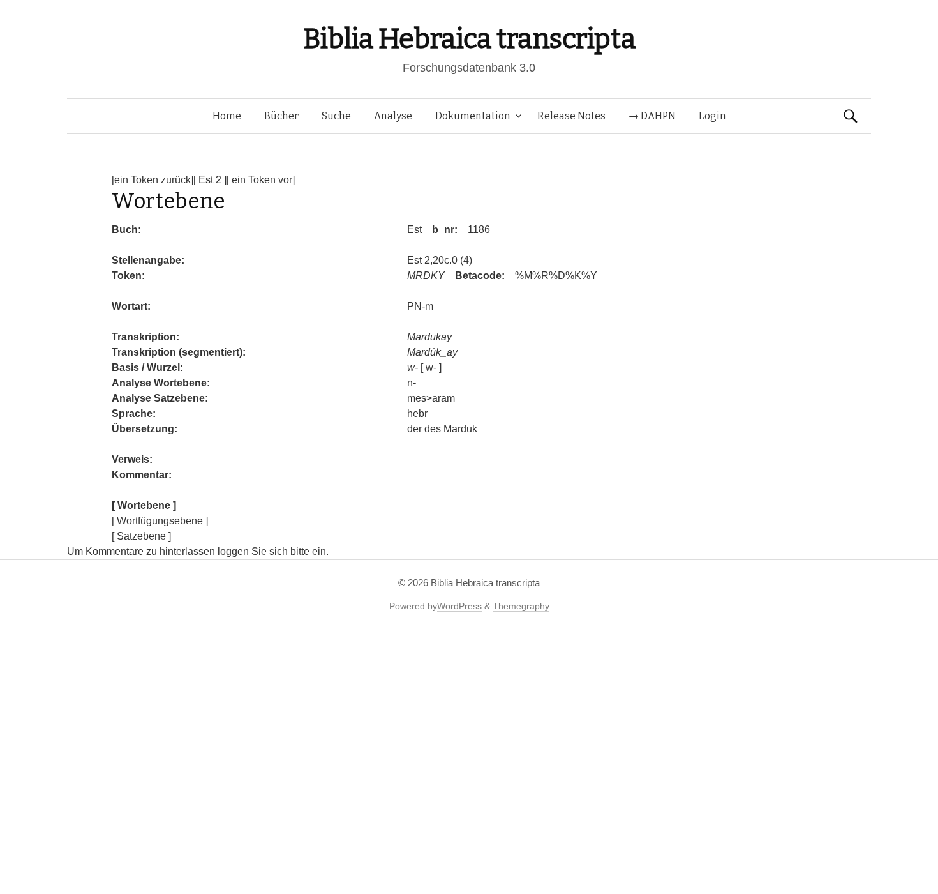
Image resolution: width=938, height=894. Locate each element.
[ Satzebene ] (141, 536)
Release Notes (571, 116)
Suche (336, 116)
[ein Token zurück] (152, 179)
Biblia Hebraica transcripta (469, 38)
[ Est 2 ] (210, 179)
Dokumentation (472, 116)
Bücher (281, 116)
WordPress (459, 606)
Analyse (393, 116)
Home (226, 116)
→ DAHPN (652, 116)
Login (712, 116)
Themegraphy (521, 606)
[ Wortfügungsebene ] (160, 520)
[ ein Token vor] (261, 179)
